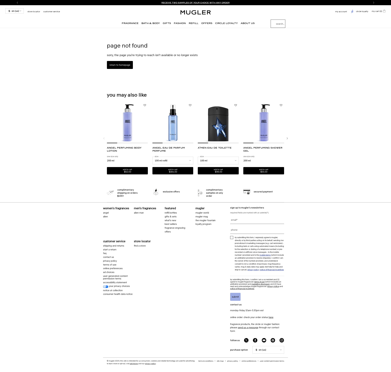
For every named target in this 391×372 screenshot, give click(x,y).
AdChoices (134, 364)
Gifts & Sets (171, 216)
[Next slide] (374, 2)
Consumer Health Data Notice (118, 294)
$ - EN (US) (14, 11)
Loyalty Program (203, 224)
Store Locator (142, 241)
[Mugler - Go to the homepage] (195, 12)
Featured (170, 208)
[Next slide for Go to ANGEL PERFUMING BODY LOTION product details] (146, 123)
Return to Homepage (120, 65)
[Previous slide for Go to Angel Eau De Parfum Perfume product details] (153, 123)
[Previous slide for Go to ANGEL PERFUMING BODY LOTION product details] (108, 123)
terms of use (109, 264)
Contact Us (108, 257)
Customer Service (51, 11)
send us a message (248, 327)
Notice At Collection (113, 290)
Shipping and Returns (113, 246)
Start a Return (109, 249)
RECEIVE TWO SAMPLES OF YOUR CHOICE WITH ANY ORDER (195, 2)
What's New (170, 220)
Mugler (200, 208)
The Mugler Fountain (206, 220)
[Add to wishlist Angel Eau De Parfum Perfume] (190, 105)
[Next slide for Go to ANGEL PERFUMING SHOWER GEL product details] (282, 123)
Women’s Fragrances (116, 208)
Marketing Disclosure (260, 284)
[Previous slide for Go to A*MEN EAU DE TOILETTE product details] (199, 123)
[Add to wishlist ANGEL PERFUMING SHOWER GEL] (281, 105)
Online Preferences (113, 268)
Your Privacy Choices (119, 286)
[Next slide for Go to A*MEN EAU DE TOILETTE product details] (237, 123)
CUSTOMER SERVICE (114, 241)
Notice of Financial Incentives (272, 270)
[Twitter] (246, 340)
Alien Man (139, 213)
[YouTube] (264, 340)
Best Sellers (171, 224)
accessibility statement (115, 282)
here (271, 317)
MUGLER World (202, 213)
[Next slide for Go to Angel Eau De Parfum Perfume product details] (191, 123)
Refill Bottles (171, 213)
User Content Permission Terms (272, 361)
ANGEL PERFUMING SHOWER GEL (262, 149)
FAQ (104, 253)
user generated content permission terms (115, 277)
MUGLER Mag (202, 216)
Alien (105, 216)
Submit (235, 296)
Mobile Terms (265, 255)
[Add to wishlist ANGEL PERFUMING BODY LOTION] (145, 105)
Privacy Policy (110, 261)
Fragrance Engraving (175, 228)
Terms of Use (259, 282)
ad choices (108, 272)
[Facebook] (255, 340)
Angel (106, 213)
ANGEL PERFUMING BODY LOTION (124, 149)
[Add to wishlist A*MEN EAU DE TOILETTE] (236, 105)
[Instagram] (281, 340)
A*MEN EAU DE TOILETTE (215, 147)
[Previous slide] (17, 2)
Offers (168, 231)
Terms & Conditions (205, 361)
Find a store (140, 246)
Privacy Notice (273, 286)
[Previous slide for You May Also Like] (104, 138)
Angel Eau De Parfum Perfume (168, 149)
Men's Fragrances (145, 208)
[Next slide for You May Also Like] (287, 138)
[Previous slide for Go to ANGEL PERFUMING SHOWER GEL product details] (244, 123)
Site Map (220, 361)
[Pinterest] (272, 340)
